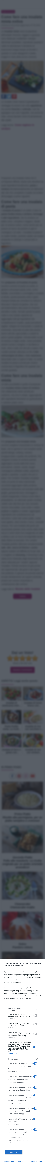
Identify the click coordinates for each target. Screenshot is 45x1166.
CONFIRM (14, 1152)
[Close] (40, 963)
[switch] (35, 1015)
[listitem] (22, 1009)
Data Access (22, 1161)
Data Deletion (8, 1161)
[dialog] (22, 1062)
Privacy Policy (36, 1161)
